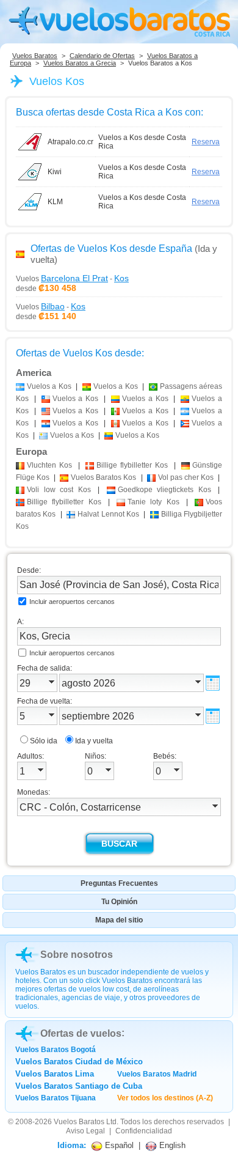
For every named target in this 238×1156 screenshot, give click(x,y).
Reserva (206, 142)
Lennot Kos (108, 514)
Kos (49, 465)
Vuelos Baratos (34, 55)
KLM (55, 201)
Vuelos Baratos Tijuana (55, 1098)
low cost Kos (59, 489)
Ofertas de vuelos (80, 1033)
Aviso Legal (85, 1131)
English (171, 1145)
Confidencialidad (143, 1131)
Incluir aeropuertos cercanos (72, 601)
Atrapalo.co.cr (70, 142)
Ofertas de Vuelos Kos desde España (111, 248)
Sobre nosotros (76, 954)
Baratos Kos (103, 477)
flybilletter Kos (132, 465)
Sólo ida (43, 741)
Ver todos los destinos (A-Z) (165, 1098)
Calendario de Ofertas (102, 55)
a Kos (49, 386)
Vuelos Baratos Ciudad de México (79, 1061)
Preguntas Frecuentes (119, 883)
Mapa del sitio (119, 920)
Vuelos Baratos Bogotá (55, 1049)
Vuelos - (72, 278)
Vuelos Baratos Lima (54, 1073)
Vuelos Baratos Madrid (157, 1074)
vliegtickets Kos (164, 489)
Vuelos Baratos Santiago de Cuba (78, 1086)
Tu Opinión (119, 901)
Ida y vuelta (94, 741)
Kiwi (55, 172)
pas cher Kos (186, 477)
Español (118, 1145)
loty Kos (153, 502)
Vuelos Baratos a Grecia (79, 63)
